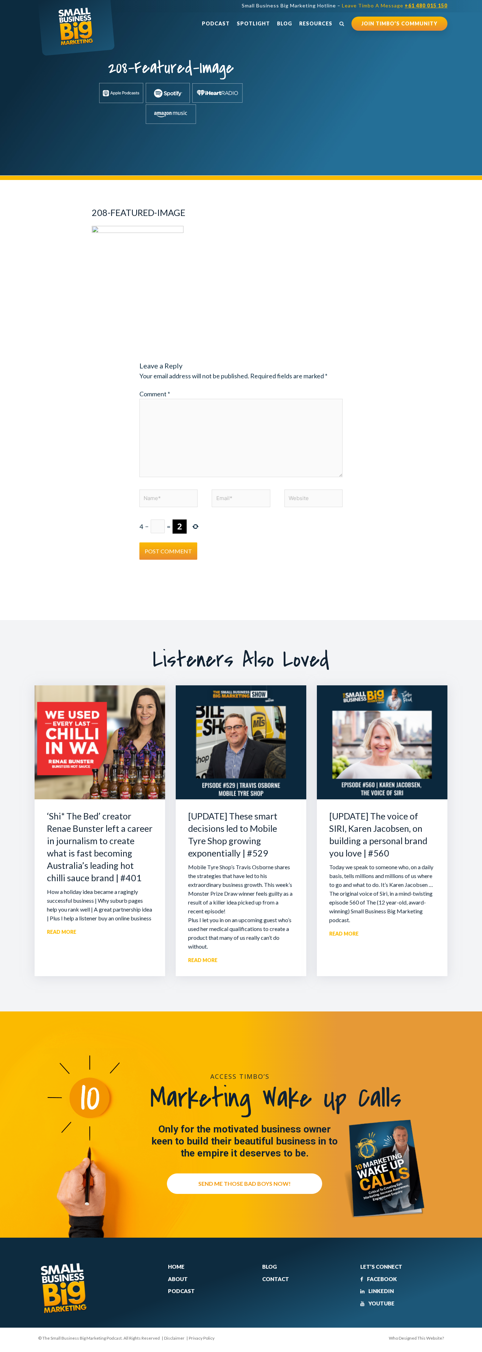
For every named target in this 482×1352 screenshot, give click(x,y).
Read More (61, 932)
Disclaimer (174, 1338)
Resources (315, 23)
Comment (154, 394)
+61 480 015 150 (426, 5)
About (178, 1279)
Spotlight (253, 23)
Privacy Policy (202, 1338)
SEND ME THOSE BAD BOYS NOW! (244, 1183)
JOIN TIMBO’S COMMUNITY (399, 23)
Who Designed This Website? (416, 1338)
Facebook (381, 1279)
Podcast (216, 23)
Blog (284, 23)
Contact (275, 1279)
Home (176, 1266)
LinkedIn (380, 1291)
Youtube (380, 1303)
